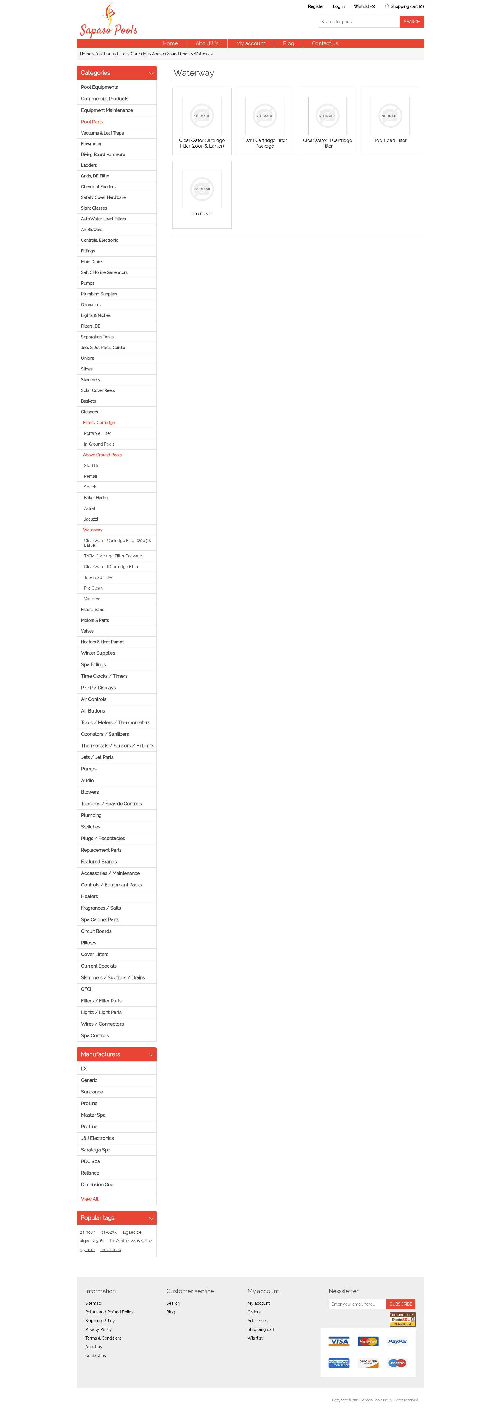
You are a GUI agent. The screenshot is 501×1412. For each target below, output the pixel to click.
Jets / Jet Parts (97, 757)
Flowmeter (91, 143)
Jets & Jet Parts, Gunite (103, 347)
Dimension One (97, 1184)
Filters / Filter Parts (101, 1001)
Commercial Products (104, 98)
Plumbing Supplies (99, 294)
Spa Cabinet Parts (100, 919)
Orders (254, 1312)
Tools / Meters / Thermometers (115, 722)
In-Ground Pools (99, 444)
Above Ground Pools (171, 54)
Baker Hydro (96, 497)
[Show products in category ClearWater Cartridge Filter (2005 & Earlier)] (202, 116)
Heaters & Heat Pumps (102, 641)
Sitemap (93, 1303)
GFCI (86, 989)
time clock (110, 1249)
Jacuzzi (91, 519)
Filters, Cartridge (133, 54)
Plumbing (91, 815)
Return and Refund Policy (109, 1312)
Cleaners (89, 412)
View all (89, 1199)
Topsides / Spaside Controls (111, 803)
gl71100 (87, 1249)
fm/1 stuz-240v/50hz (131, 1241)
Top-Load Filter (98, 577)
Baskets (88, 401)
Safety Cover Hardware (103, 197)
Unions (87, 358)
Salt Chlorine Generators (104, 272)
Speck (90, 487)
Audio (87, 780)
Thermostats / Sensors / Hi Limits (117, 745)
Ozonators (91, 304)
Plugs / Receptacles (103, 838)
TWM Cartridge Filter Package (113, 556)
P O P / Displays (98, 687)
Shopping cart (261, 1329)
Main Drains (92, 261)
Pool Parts (104, 54)
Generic (89, 1080)
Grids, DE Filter (95, 176)
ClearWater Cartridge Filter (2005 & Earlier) (117, 543)
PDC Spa (90, 1161)
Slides (87, 369)
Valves (87, 631)
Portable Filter (97, 433)
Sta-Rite (91, 465)
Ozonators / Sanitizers (105, 734)
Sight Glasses (94, 208)
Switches (90, 827)
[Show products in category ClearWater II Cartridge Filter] (327, 116)
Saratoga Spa (95, 1150)
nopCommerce (114, 1400)
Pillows (88, 943)
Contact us (325, 43)
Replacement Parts (101, 850)
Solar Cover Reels (98, 390)
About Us (207, 43)
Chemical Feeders (98, 186)
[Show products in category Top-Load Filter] (390, 116)
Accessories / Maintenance (110, 873)
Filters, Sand (93, 609)
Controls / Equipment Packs (111, 885)
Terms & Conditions (103, 1338)
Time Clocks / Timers (104, 676)
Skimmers (90, 379)
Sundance (92, 1092)
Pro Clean (93, 588)
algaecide (132, 1232)
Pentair (90, 476)
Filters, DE (90, 326)
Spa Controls (95, 1035)
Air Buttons (93, 711)
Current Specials (99, 966)
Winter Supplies (98, 653)
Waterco (92, 599)
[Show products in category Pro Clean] (202, 189)
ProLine (89, 1103)
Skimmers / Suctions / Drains (113, 977)
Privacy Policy (98, 1329)
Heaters (89, 896)
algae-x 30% (92, 1241)
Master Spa (93, 1115)
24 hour (87, 1232)
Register (316, 6)
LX (84, 1068)
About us (93, 1346)
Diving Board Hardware (103, 154)
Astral (89, 508)
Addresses (258, 1320)
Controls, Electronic (99, 240)
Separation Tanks (97, 337)
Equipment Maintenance (107, 110)
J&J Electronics (97, 1138)
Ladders (89, 165)
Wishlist (255, 1338)
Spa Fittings (93, 664)
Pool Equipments (99, 87)
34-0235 (109, 1232)
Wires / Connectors (102, 1024)
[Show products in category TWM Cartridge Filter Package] (264, 116)
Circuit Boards (96, 931)
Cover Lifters (94, 954)
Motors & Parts (95, 620)
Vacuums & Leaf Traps (102, 133)
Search (173, 1303)
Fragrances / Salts (101, 908)
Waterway (93, 530)
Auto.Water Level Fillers (103, 219)
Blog (288, 43)
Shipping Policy (100, 1320)
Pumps (88, 283)
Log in (339, 6)
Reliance (90, 1173)
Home (170, 43)
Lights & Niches (96, 315)
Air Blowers (91, 229)
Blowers (90, 792)
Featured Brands (99, 861)
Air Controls (93, 699)
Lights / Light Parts (101, 1012)
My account (250, 43)
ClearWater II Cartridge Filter (111, 566)
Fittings (88, 251)
